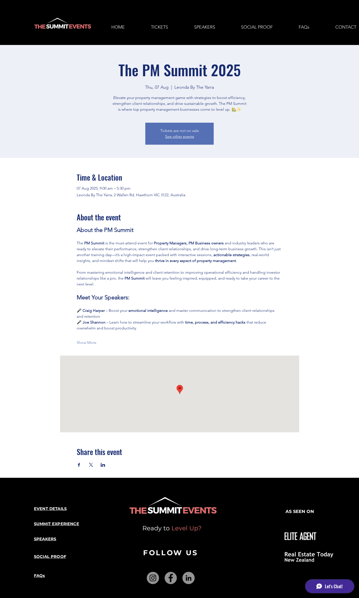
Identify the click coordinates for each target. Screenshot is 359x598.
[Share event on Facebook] (79, 465)
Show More (86, 342)
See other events (179, 136)
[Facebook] (171, 578)
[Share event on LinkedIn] (103, 465)
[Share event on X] (91, 465)
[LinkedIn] (188, 578)
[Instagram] (153, 578)
